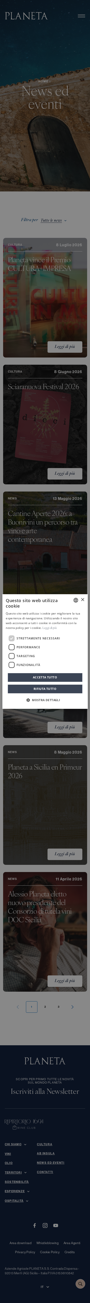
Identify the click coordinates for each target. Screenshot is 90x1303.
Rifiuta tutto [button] (45, 689)
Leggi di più (49, 628)
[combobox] (75, 600)
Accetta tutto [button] (45, 677)
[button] (45, 700)
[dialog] (45, 651)
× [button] (82, 600)
